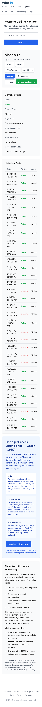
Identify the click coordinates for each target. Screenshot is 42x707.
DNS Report (27, 691)
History (10, 82)
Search (21, 42)
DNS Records (12, 70)
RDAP (13, 7)
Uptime (27, 7)
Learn (16, 691)
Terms (19, 695)
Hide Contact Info (27, 82)
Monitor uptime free (19, 544)
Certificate (28, 70)
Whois (9, 64)
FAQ (12, 695)
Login (31, 12)
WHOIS (5, 7)
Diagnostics (23, 76)
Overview (7, 691)
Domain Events (8, 12)
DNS (19, 7)
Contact (28, 695)
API (37, 691)
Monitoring (21, 12)
